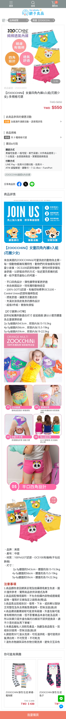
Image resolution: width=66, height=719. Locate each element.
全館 (7, 121)
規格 (7, 137)
